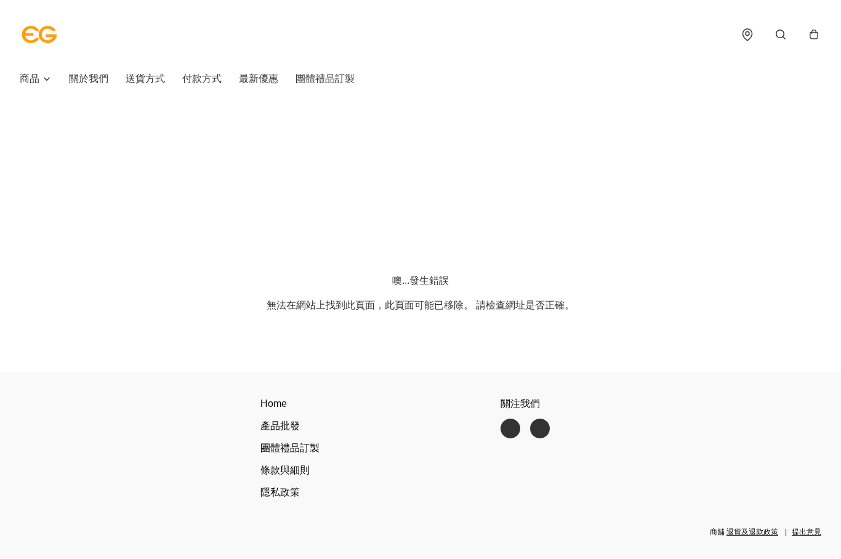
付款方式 (202, 78)
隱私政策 (280, 492)
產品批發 (280, 425)
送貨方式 (145, 78)
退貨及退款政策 (752, 532)
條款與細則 (285, 470)
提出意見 (806, 532)
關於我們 (88, 78)
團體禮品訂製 (325, 78)
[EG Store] (39, 34)
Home (273, 403)
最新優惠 (258, 78)
